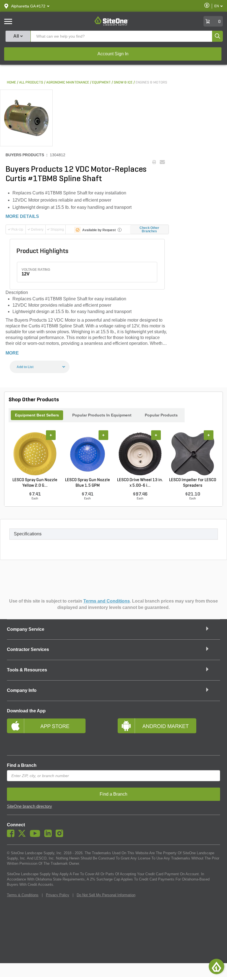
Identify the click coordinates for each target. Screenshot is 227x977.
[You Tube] (36, 835)
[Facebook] (12, 835)
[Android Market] (169, 733)
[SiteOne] (111, 25)
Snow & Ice (123, 82)
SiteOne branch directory (29, 806)
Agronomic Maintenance (67, 82)
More (12, 353)
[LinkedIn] (49, 835)
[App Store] (58, 733)
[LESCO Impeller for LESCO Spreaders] (192, 454)
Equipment (101, 82)
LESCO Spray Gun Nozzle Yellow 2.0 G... (34, 483)
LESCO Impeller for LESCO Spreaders (192, 483)
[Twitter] (23, 835)
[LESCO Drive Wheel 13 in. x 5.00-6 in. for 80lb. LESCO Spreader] (140, 454)
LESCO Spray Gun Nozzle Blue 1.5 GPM (87, 483)
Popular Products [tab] (161, 415)
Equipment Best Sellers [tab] (37, 415)
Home (11, 82)
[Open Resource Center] (216, 966)
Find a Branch (22, 765)
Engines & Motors (151, 82)
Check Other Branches (149, 229)
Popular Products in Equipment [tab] (101, 415)
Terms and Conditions (106, 601)
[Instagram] (61, 835)
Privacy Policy (57, 895)
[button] (28, 6)
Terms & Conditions (22, 895)
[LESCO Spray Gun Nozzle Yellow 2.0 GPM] (34, 454)
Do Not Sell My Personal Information (106, 895)
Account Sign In (112, 53)
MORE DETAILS (22, 216)
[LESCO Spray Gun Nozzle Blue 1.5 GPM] (87, 454)
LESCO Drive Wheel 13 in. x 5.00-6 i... (140, 483)
